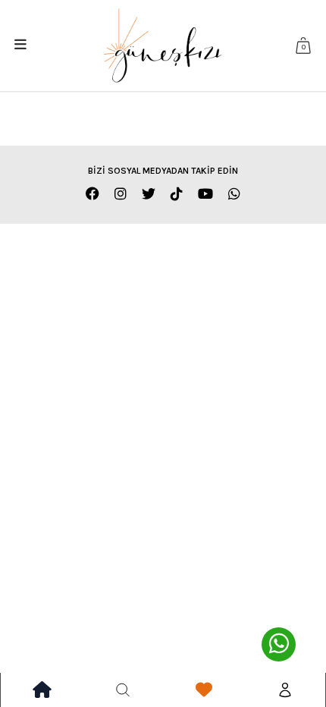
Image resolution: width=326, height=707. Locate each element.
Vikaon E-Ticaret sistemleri (187, 283)
